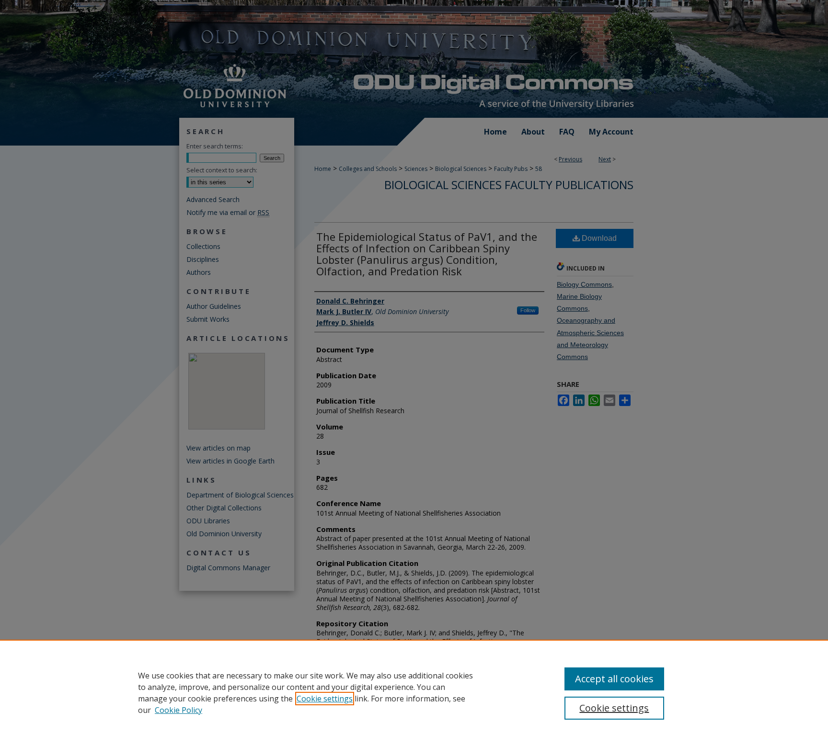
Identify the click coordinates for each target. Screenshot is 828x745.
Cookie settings (325, 698)
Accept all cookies (614, 678)
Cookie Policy (178, 710)
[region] (414, 692)
